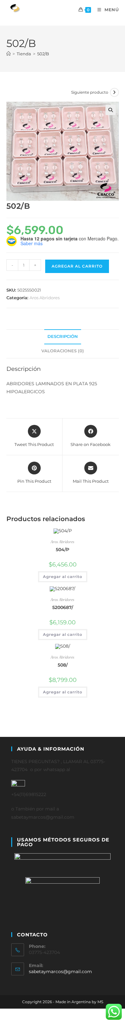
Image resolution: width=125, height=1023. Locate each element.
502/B (43, 53)
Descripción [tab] (62, 336)
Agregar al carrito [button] (62, 576)
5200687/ (62, 607)
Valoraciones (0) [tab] (62, 350)
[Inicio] (8, 53)
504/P (62, 549)
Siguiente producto (89, 92)
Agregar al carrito (77, 266)
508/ (63, 665)
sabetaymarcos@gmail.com (60, 971)
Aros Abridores (44, 297)
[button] (110, 110)
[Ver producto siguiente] (114, 92)
